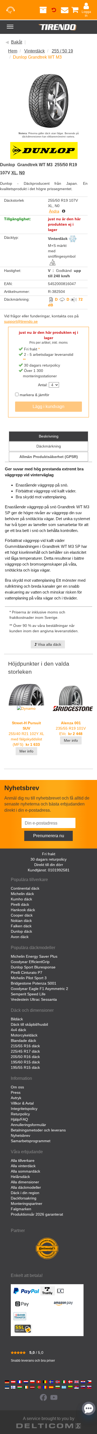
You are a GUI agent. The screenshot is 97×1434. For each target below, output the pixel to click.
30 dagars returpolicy (48, 859)
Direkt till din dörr (48, 864)
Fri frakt (48, 854)
